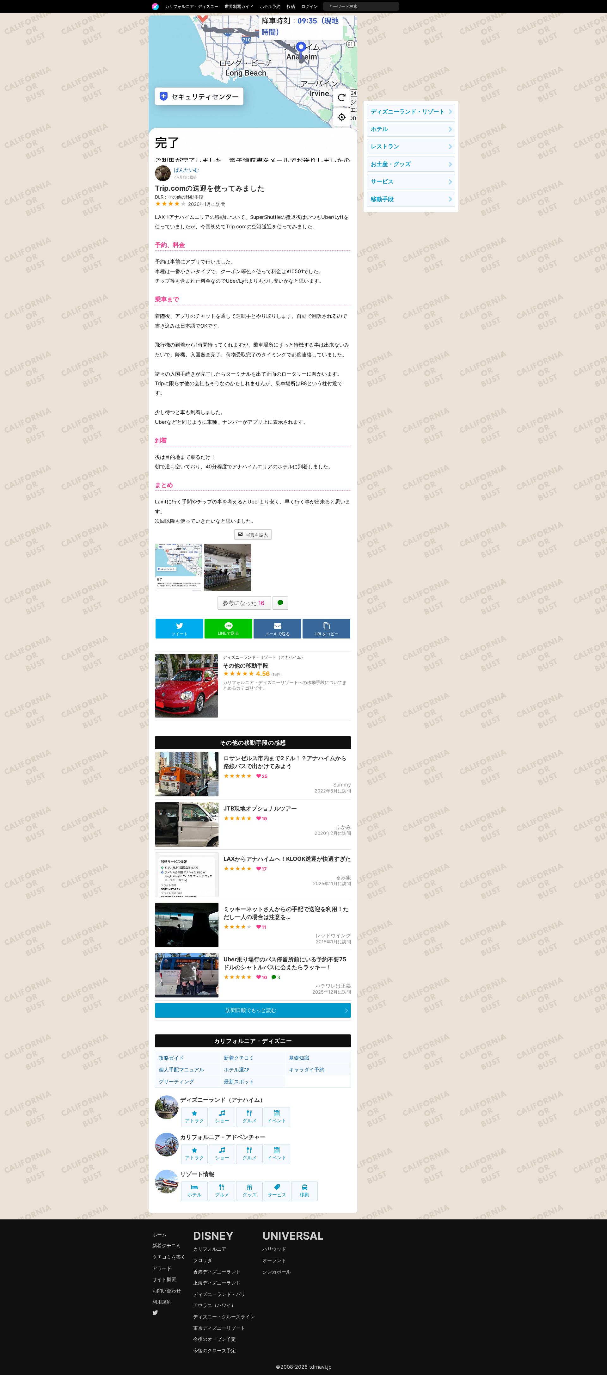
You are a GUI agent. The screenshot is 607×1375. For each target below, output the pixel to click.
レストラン (385, 146)
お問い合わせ (166, 1291)
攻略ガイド (171, 1058)
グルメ (249, 1121)
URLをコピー (327, 634)
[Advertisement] (411, 55)
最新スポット (239, 1081)
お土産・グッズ (391, 164)
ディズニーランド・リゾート (408, 111)
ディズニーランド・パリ (219, 1294)
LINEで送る (228, 633)
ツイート (179, 634)
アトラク (194, 1121)
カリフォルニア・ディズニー (191, 6)
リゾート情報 (197, 1174)
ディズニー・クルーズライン (224, 1317)
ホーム (159, 1234)
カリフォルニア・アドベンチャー (223, 1137)
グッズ (249, 1195)
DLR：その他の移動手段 (179, 197)
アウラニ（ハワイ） (214, 1305)
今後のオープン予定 (214, 1339)
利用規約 (161, 1302)
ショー (222, 1121)
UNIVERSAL (292, 1235)
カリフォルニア (209, 1249)
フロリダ (202, 1260)
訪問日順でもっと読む (251, 1010)
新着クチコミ (239, 1058)
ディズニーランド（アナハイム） (223, 1099)
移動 (304, 1195)
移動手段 (382, 199)
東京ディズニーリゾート (219, 1328)
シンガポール (276, 1272)
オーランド (274, 1260)
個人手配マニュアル (181, 1069)
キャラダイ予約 (306, 1069)
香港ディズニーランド (217, 1272)
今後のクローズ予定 (214, 1350)
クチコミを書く (169, 1257)
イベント (276, 1121)
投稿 (291, 6)
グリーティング (176, 1081)
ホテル (194, 1195)
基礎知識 (299, 1058)
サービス (276, 1195)
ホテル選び (236, 1069)
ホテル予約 (270, 6)
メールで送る (277, 634)
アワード (161, 1268)
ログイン (309, 6)
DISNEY (213, 1235)
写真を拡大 (256, 534)
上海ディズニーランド (217, 1283)
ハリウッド (274, 1249)
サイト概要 (164, 1279)
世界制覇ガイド (239, 6)
